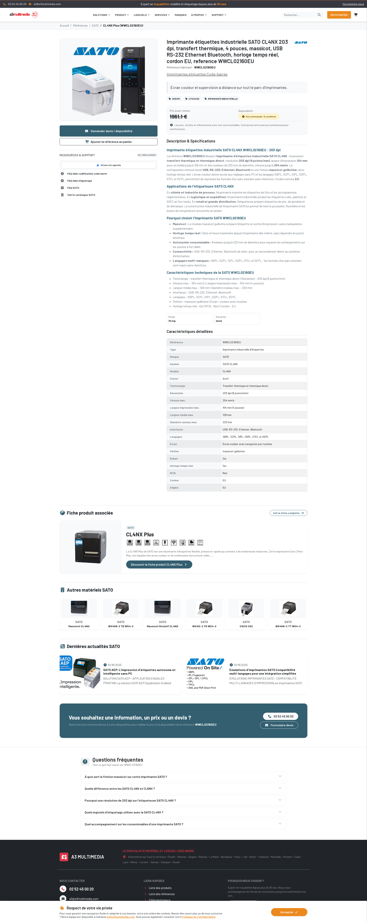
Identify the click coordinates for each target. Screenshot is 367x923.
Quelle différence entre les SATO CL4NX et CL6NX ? (120, 788)
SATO (95, 25)
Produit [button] (120, 14)
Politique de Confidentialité (198, 916)
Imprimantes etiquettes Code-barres (197, 74)
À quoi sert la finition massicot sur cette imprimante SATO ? (126, 776)
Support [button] (218, 14)
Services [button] (161, 14)
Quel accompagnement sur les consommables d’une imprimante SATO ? (134, 824)
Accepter (287, 912)
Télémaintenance (160, 900)
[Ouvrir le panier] (356, 15)
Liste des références (162, 894)
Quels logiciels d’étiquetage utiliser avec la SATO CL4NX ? (124, 812)
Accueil (64, 25)
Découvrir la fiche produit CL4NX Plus (157, 564)
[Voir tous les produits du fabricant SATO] (301, 42)
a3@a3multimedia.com (121, 916)
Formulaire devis (281, 725)
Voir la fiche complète (286, 513)
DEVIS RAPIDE (339, 14)
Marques (181, 14)
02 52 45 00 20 (283, 716)
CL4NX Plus (140, 534)
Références (80, 25)
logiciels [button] (140, 14)
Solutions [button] (100, 14)
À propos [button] (197, 14)
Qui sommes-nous (353, 4)
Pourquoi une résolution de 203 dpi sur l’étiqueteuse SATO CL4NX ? (130, 800)
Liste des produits (160, 888)
